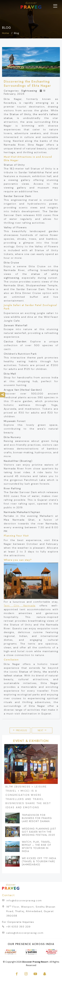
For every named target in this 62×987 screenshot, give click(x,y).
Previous (21, 730)
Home (5, 33)
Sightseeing (29, 90)
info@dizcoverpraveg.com (24, 900)
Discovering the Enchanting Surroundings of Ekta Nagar (27, 83)
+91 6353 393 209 (18, 926)
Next (41, 730)
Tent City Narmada (19, 605)
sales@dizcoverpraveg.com (24, 932)
